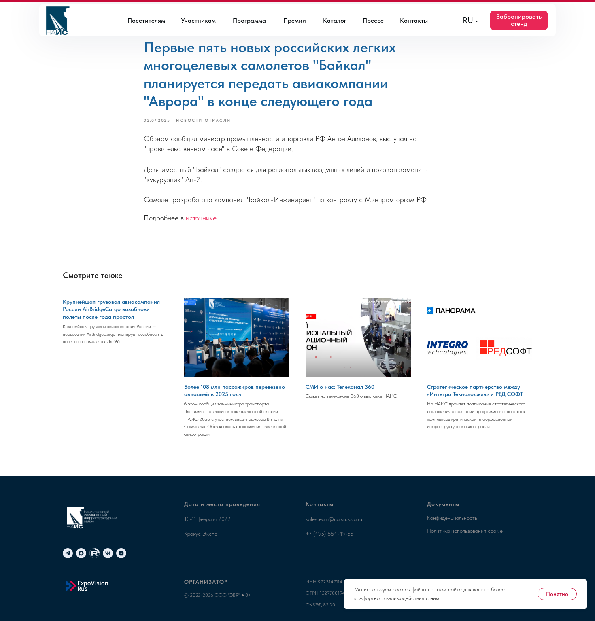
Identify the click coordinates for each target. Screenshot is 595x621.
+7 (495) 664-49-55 (329, 533)
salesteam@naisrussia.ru (334, 519)
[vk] (108, 553)
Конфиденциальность (452, 518)
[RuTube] (94, 553)
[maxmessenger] (81, 553)
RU (468, 20)
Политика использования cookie (465, 531)
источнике (201, 218)
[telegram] (68, 553)
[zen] (121, 553)
